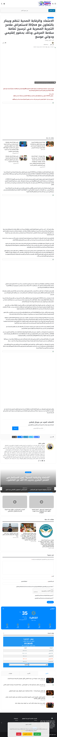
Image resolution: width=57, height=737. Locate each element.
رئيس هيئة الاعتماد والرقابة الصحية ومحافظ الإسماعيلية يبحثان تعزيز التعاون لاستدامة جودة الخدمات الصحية (11, 159)
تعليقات (10, 673)
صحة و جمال (50, 17)
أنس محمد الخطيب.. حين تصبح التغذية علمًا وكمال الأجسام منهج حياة (10, 534)
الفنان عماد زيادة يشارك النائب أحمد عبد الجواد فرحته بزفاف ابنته (30, 703)
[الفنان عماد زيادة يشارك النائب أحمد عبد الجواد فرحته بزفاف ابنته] (50, 705)
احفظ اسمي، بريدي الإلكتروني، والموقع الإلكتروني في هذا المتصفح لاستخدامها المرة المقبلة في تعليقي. (34, 586)
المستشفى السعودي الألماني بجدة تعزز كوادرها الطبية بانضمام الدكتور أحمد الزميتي (28, 479)
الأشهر (46, 673)
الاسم (52, 576)
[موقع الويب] (44, 461)
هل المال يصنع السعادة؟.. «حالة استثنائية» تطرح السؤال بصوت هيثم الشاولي (27, 691)
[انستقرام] (40, 461)
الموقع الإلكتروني (24, 581)
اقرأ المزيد (23, 730)
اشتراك (15, 428)
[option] (28, 478)
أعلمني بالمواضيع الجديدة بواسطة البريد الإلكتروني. (44, 598)
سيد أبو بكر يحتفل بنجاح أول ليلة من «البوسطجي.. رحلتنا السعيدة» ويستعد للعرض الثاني (24, 685)
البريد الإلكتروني (51, 581)
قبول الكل (37, 734)
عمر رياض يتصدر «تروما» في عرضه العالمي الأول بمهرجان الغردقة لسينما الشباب (26, 679)
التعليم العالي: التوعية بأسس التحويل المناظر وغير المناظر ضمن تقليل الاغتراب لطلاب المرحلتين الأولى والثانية (25, 697)
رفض (19, 734)
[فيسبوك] (42, 461)
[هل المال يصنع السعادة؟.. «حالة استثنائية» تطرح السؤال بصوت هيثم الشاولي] (50, 692)
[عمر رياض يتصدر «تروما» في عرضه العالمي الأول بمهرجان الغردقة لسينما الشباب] (50, 680)
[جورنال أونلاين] (44, 3)
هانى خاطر (52, 44)
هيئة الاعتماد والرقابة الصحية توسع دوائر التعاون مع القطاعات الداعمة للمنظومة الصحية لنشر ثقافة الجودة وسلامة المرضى (37, 145)
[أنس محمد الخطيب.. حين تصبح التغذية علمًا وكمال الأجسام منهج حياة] (10, 527)
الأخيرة (28, 673)
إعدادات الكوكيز (27, 734)
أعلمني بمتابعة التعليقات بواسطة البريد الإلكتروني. (44, 595)
